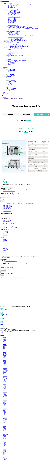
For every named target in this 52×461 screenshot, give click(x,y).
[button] (28, 120)
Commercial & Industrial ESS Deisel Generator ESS (13, 98)
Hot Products (3, 257)
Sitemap (8, 257)
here (31, 203)
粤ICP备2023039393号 (35, 256)
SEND (2, 274)
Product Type (3, 193)
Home (4, 97)
